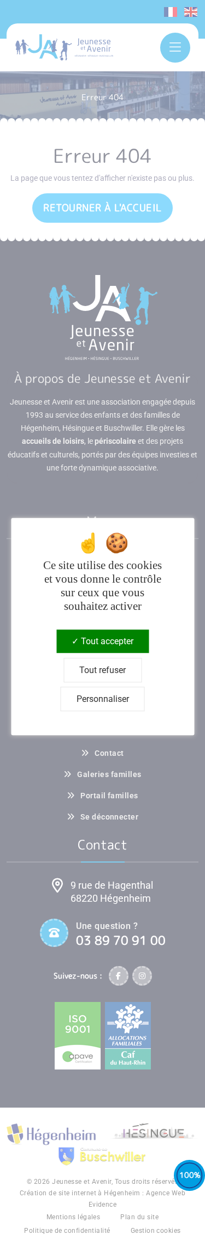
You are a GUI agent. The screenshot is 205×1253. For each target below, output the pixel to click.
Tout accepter (106, 641)
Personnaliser (103, 699)
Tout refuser (102, 670)
